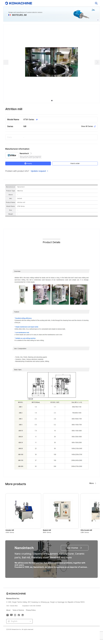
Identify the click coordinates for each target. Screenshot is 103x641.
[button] (96, 619)
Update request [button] (38, 171)
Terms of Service (18, 610)
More (91, 483)
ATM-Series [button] (28, 119)
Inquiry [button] (29, 163)
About (8, 610)
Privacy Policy (31, 610)
